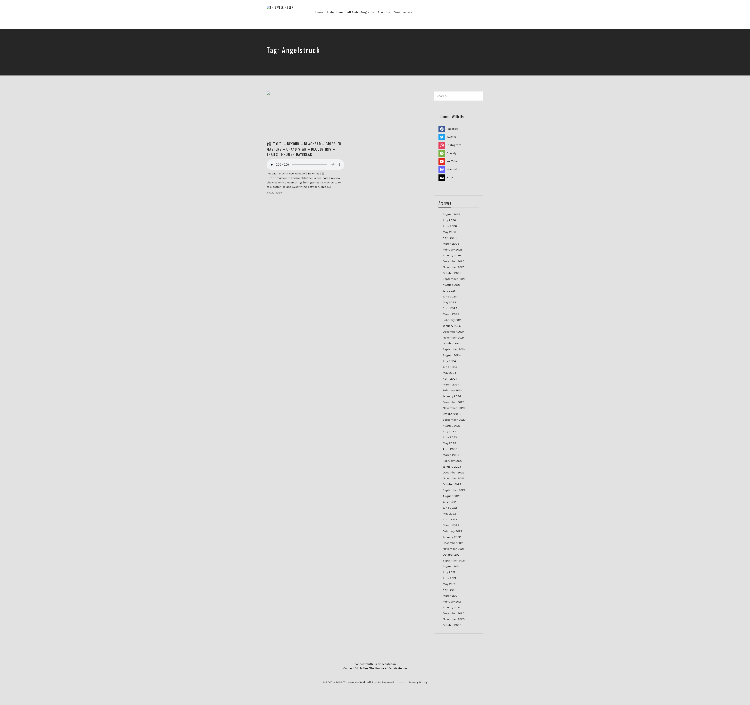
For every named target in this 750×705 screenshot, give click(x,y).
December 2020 (453, 613)
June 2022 (450, 507)
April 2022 (450, 519)
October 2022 (452, 484)
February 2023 (452, 461)
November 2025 (453, 267)
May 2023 (449, 443)
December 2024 (453, 331)
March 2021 (450, 595)
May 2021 (449, 584)
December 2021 (453, 543)
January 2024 (452, 396)
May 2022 (449, 513)
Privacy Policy (417, 682)
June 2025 (450, 296)
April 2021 (449, 590)
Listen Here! (335, 12)
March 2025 (451, 314)
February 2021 (452, 601)
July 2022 (449, 502)
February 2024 (452, 390)
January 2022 (452, 537)
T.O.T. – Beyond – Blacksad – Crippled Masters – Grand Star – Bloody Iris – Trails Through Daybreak (304, 149)
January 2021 (451, 607)
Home (319, 12)
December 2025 (453, 261)
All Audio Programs (360, 12)
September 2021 (454, 560)
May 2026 (449, 232)
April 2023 (450, 449)
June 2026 (450, 226)
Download (314, 173)
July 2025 (449, 290)
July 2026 (449, 220)
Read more (275, 193)
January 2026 (452, 255)
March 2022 (451, 525)
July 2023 (449, 431)
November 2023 (454, 408)
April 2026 (450, 238)
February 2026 (452, 249)
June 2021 (449, 578)
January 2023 (452, 466)
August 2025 (451, 284)
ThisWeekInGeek (354, 682)
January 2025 (452, 326)
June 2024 (450, 367)
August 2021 (451, 566)
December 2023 (453, 402)
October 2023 (452, 414)
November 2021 (453, 549)
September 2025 (454, 279)
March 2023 (451, 455)
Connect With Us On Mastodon (375, 664)
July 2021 (449, 572)
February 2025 (452, 320)
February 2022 (452, 531)
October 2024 (452, 343)
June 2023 (450, 437)
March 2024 (451, 384)
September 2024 (454, 349)
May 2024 (449, 373)
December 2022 (453, 472)
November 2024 (454, 337)
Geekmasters (403, 12)
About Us (384, 12)
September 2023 (454, 419)
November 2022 (454, 478)
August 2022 (452, 496)
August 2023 (452, 425)
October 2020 (452, 625)
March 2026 (451, 243)
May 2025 (449, 302)
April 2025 (450, 308)
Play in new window (292, 173)
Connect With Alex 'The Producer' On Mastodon (375, 668)
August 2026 (452, 214)
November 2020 (454, 619)
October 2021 (452, 554)
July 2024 (449, 361)
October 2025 (452, 273)
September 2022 (454, 490)
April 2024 (450, 378)
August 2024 (452, 355)
